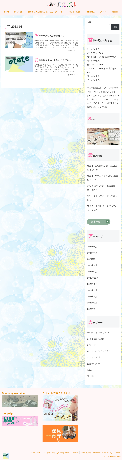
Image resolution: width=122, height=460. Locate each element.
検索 (89, 22)
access (117, 453)
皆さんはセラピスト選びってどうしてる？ (102, 208)
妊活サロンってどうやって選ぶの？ (102, 198)
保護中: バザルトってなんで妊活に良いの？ (102, 178)
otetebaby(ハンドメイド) (102, 453)
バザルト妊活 (86, 453)
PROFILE (41, 453)
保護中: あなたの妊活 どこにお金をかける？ (102, 168)
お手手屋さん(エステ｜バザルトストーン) (62, 453)
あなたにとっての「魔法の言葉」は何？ (101, 188)
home (33, 453)
